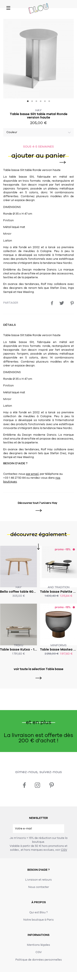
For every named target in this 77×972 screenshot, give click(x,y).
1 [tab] (28, 102)
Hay (38, 110)
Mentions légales (38, 945)
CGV (64, 850)
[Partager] (52, 303)
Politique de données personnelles (38, 960)
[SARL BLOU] (38, 9)
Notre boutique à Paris (38, 920)
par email (32, 474)
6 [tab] (49, 102)
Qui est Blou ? (38, 912)
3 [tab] (36, 102)
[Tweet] (61, 303)
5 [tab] (45, 102)
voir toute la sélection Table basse (38, 669)
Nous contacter (38, 887)
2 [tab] (32, 102)
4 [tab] (40, 102)
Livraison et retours (38, 880)
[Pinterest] (72, 303)
